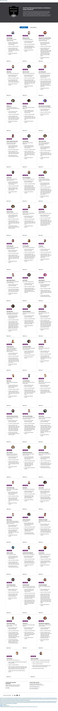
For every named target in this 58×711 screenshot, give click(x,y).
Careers (51, 702)
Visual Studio (47, 702)
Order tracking (5, 699)
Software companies (41, 702)
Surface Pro (2, 698)
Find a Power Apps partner (34, 686)
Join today (7, 687)
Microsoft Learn (54, 701)
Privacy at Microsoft (5, 703)
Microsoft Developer (47, 701)
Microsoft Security (7, 701)
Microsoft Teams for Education (37, 699)
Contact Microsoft (12, 706)
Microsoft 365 (20, 701)
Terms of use (26, 706)
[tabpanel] (29, 354)
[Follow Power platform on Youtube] (17, 695)
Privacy (16, 706)
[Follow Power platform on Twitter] (12, 695)
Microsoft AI (2, 701)
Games (37, 698)
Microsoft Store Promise (12, 699)
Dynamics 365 (15, 701)
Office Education (54, 699)
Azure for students (26, 700)
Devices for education (28, 699)
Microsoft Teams (41, 701)
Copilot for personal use (22, 698)
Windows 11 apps (42, 698)
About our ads (35, 706)
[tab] (23, 27)
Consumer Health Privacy (4, 706)
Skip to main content (3, 0)
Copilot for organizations (14, 698)
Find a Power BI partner (34, 688)
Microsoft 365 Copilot (34, 701)
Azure (12, 701)
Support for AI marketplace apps (5, 702)
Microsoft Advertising (26, 701)
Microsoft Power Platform (33, 702)
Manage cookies (20, 706)
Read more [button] (9, 61)
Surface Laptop (6, 698)
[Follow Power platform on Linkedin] (15, 695)
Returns (1, 699)
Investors (10, 703)
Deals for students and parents (17, 700)
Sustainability (14, 703)
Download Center (54, 698)
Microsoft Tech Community (16, 702)
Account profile (48, 698)
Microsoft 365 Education (47, 699)
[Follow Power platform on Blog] (19, 695)
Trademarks (30, 706)
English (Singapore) (3, 704)
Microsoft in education (21, 699)
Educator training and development (6, 700)
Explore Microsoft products (31, 698)
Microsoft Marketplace (25, 702)
